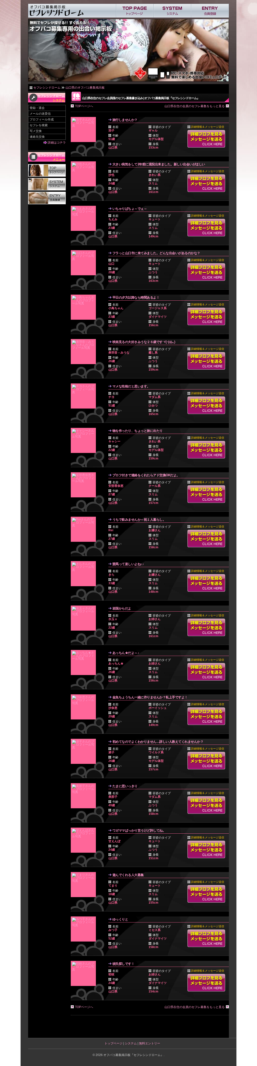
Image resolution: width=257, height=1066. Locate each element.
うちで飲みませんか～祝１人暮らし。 (139, 519)
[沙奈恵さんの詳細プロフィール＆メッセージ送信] (84, 706)
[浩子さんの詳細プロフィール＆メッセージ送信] (84, 129)
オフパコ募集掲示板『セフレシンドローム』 (133, 1055)
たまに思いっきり (125, 786)
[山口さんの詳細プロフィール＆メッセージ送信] (84, 262)
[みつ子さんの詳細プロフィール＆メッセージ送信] (84, 929)
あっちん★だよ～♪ (125, 653)
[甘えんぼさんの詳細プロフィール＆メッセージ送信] (84, 840)
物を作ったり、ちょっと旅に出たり (137, 431)
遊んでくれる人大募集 (128, 875)
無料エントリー (149, 1043)
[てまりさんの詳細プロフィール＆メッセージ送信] (84, 884)
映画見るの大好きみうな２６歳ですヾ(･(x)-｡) (143, 342)
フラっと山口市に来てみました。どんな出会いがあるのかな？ (156, 253)
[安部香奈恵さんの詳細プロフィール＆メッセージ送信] (84, 484)
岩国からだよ (121, 608)
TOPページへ (84, 106)
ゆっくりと (120, 919)
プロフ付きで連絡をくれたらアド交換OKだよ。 (146, 475)
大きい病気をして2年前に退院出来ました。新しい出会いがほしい (158, 164)
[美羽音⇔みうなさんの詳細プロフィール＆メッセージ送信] (84, 351)
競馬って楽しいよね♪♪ (128, 564)
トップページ (113, 1043)
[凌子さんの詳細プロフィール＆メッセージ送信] (84, 751)
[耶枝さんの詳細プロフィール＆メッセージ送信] (84, 973)
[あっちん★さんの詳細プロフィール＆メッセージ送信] (84, 662)
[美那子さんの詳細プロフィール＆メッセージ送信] (84, 795)
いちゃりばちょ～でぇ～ (129, 209)
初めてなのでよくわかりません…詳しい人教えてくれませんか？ (158, 742)
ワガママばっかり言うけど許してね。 (139, 830)
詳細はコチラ (57, 142)
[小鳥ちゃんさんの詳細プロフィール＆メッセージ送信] (84, 307)
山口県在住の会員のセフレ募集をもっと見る (194, 106)
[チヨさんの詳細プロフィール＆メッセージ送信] (84, 396)
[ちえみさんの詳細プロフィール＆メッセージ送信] (84, 218)
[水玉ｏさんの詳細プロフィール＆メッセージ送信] (84, 618)
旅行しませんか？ (125, 120)
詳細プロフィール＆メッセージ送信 (206, 139)
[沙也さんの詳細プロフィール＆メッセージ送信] (84, 173)
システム (131, 1043)
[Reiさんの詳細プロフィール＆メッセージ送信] (84, 529)
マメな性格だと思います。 (131, 386)
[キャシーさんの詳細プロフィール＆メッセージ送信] (84, 440)
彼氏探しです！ (123, 964)
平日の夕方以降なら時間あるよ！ (136, 297)
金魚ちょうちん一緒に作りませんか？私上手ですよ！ (150, 697)
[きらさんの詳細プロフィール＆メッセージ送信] (84, 573)
